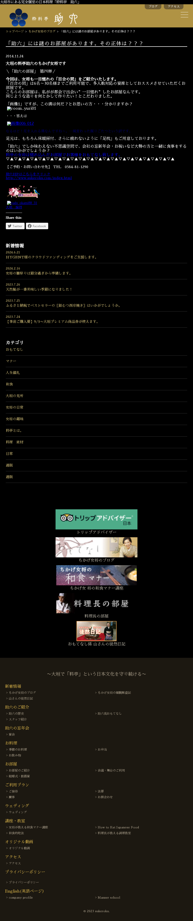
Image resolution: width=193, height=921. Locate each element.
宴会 (12, 734)
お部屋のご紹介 (19, 770)
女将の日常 (14, 407)
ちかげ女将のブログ (42, 31)
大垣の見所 (14, 396)
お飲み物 (15, 755)
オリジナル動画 (19, 848)
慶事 (12, 797)
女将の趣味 (14, 419)
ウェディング (18, 812)
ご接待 (13, 791)
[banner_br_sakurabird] (23, 198)
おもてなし (14, 349)
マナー (11, 361)
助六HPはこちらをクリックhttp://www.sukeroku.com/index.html (39, 176)
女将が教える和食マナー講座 (28, 827)
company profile (21, 897)
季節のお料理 (18, 749)
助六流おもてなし (110, 713)
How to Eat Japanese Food (118, 827)
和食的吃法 (16, 833)
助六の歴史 (16, 713)
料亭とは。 (14, 430)
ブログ (153, 6)
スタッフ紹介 (18, 719)
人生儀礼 (13, 372)
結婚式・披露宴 (19, 776)
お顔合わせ (105, 797)
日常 (9, 453)
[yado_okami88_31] (22, 203)
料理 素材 (14, 442)
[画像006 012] (20, 124)
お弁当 (102, 749)
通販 (9, 465)
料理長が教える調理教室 (114, 833)
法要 (101, 791)
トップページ (15, 31)
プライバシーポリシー (24, 882)
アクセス (174, 6)
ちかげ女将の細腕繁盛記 (114, 692)
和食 (9, 384)
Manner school (109, 897)
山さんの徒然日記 (21, 698)
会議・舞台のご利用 (111, 770)
